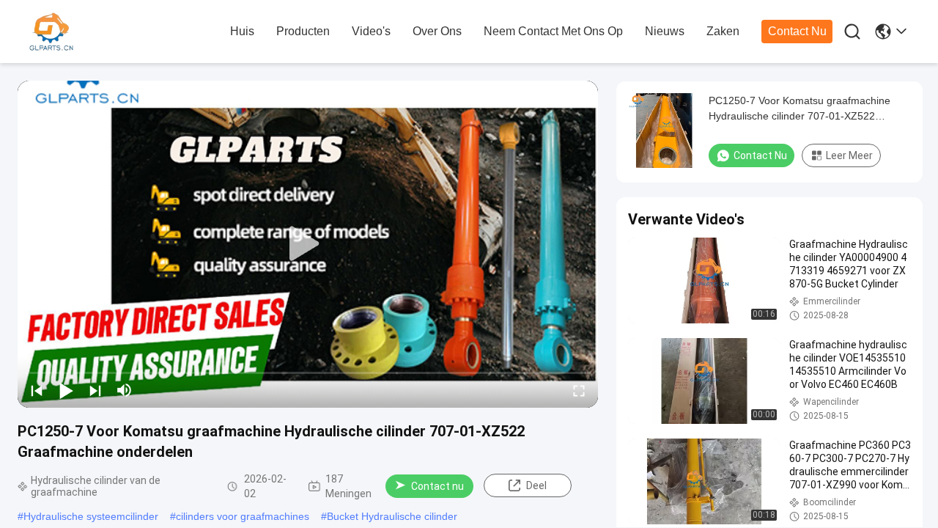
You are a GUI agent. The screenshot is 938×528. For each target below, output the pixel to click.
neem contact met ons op (553, 31)
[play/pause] (66, 390)
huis (242, 31)
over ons (437, 31)
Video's (371, 31)
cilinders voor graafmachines (242, 516)
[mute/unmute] (124, 390)
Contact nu (797, 31)
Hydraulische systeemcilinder (90, 516)
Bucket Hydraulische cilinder (392, 516)
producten (303, 31)
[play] (307, 244)
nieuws (664, 31)
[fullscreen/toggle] (579, 390)
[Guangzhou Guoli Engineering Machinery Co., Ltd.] (110, 32)
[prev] (36, 390)
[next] (95, 390)
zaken (722, 31)
